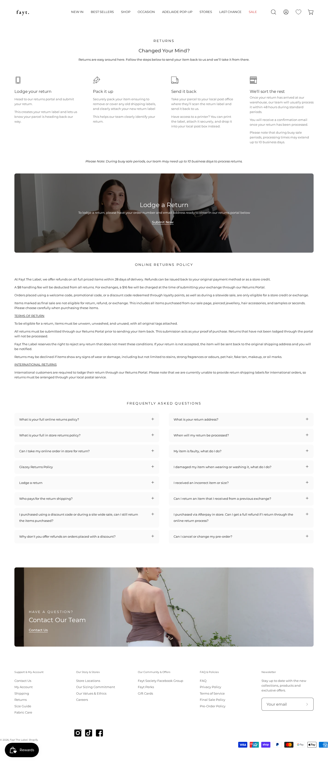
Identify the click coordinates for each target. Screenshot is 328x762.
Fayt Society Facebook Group (160, 681)
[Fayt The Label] (22, 12)
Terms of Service (212, 693)
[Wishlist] (298, 12)
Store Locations (88, 681)
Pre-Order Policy (212, 706)
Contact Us (38, 630)
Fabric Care (23, 712)
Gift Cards (145, 693)
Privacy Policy (210, 687)
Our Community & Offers (154, 672)
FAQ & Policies (209, 672)
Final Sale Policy (212, 700)
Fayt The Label (19, 739)
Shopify (33, 739)
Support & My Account (28, 672)
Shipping (21, 693)
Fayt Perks (146, 687)
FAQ (203, 681)
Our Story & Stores (88, 672)
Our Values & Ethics (91, 693)
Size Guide (22, 706)
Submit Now (163, 222)
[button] (77, 12)
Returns (20, 700)
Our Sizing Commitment (95, 687)
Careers (82, 700)
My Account (23, 687)
